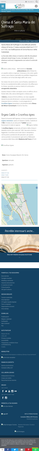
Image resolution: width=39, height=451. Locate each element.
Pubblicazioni (5, 317)
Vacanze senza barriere (8, 283)
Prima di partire (5, 287)
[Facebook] (7, 449)
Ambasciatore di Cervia (7, 376)
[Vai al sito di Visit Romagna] (19, 431)
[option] (19, 246)
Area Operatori (5, 300)
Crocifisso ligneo (6, 103)
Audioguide (4, 321)
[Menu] (2, 6)
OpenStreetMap (33, 223)
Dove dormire (5, 276)
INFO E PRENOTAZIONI (31, 414)
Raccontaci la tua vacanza (8, 380)
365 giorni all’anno (6, 289)
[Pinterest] (28, 449)
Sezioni (3, 1)
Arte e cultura (19, 31)
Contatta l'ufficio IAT (7, 368)
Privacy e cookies (6, 338)
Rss (2, 325)
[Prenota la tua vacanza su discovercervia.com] (7, 406)
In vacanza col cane (6, 285)
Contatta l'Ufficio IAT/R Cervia (29, 417)
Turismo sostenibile (6, 297)
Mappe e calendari (6, 319)
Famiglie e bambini (6, 278)
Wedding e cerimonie (7, 280)
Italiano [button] (30, 1)
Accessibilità (4, 340)
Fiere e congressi (6, 304)
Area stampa (5, 308)
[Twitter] (14, 449)
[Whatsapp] (35, 449)
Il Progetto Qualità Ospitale (8, 302)
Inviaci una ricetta (6, 378)
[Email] (21, 449)
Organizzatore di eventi (7, 306)
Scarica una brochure (7, 365)
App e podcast (5, 323)
